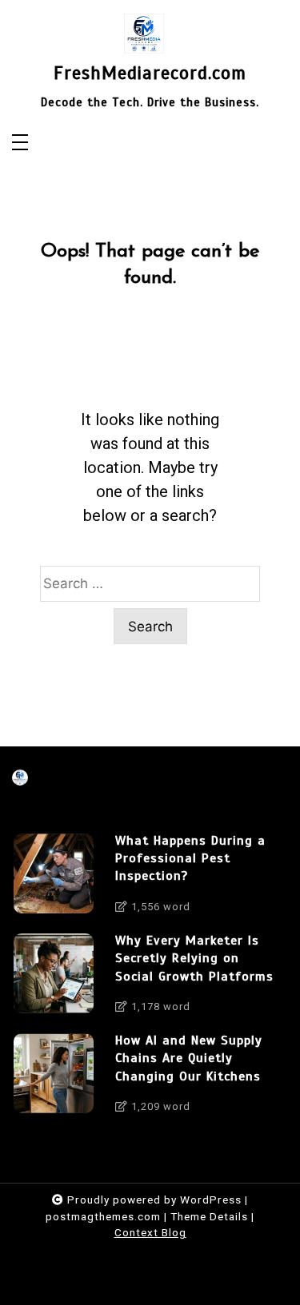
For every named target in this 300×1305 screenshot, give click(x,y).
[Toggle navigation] (20, 143)
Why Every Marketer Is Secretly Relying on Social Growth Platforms (194, 959)
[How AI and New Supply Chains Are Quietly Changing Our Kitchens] (54, 1077)
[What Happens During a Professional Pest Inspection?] (54, 878)
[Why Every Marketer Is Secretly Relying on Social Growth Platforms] (54, 977)
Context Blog (150, 1232)
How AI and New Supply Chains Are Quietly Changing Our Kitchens (188, 1058)
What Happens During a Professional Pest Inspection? (190, 859)
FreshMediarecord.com (150, 74)
